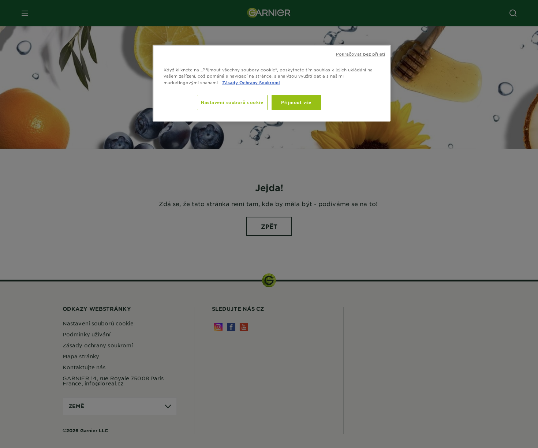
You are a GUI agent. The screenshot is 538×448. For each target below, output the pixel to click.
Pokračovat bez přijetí (360, 53)
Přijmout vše (296, 102)
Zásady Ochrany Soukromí (251, 82)
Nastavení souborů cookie (232, 102)
